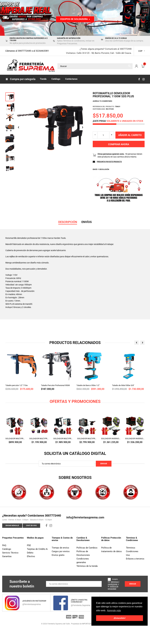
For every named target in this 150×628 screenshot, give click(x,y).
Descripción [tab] (67, 222)
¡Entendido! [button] (120, 618)
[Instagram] (143, 79)
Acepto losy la (113, 584)
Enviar (103, 463)
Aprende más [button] (114, 610)
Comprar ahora (118, 144)
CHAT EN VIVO (31, 525)
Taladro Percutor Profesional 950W (55, 385)
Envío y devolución (101, 169)
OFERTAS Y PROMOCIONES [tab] (75, 401)
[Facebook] (139, 79)
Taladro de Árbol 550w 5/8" (123, 385)
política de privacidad (113, 587)
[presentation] (136, 342)
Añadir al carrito (130, 135)
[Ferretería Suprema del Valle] (30, 66)
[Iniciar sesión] (136, 66)
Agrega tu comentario (102, 101)
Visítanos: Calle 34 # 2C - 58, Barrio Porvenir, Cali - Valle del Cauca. (99, 53)
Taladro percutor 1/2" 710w (16, 385)
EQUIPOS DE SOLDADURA (74, 19)
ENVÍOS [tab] (86, 222)
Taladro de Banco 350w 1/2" (88, 385)
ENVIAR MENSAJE (12, 525)
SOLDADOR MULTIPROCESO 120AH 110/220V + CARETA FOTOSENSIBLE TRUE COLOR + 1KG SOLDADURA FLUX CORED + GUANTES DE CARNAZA (15, 438)
